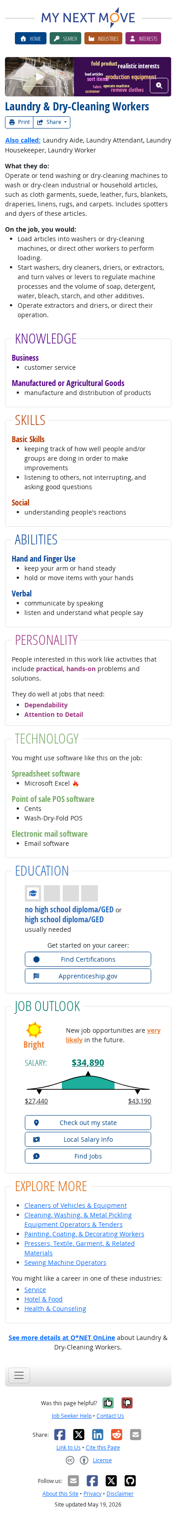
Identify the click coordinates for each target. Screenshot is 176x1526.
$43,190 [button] (139, 1101)
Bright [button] (33, 1045)
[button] (76, 783)
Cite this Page (103, 1447)
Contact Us (110, 1416)
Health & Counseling (55, 1308)
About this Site (60, 1493)
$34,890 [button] (88, 1062)
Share (54, 122)
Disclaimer (120, 1493)
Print (23, 122)
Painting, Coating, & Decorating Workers (84, 1234)
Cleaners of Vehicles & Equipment (75, 1205)
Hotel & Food (43, 1299)
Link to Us (68, 1447)
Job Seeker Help (72, 1416)
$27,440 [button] (36, 1101)
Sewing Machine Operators (65, 1262)
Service (35, 1289)
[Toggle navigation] (19, 1375)
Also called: (23, 140)
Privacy (92, 1493)
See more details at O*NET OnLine (62, 1337)
